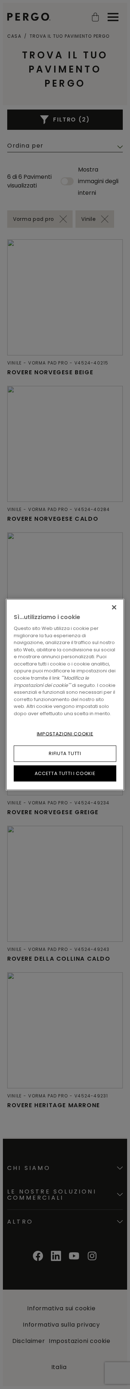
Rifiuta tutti (65, 753)
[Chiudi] (114, 607)
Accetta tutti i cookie (65, 773)
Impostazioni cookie (65, 733)
